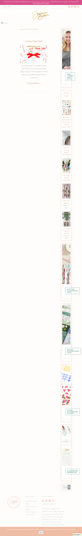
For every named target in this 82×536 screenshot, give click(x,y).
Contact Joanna (31, 506)
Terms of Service (31, 512)
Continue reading (34, 83)
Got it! (41, 532)
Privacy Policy (30, 514)
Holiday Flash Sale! (34, 41)
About (27, 509)
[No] (79, 531)
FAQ (27, 504)
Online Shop (7, 7)
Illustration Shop (31, 501)
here (46, 522)
